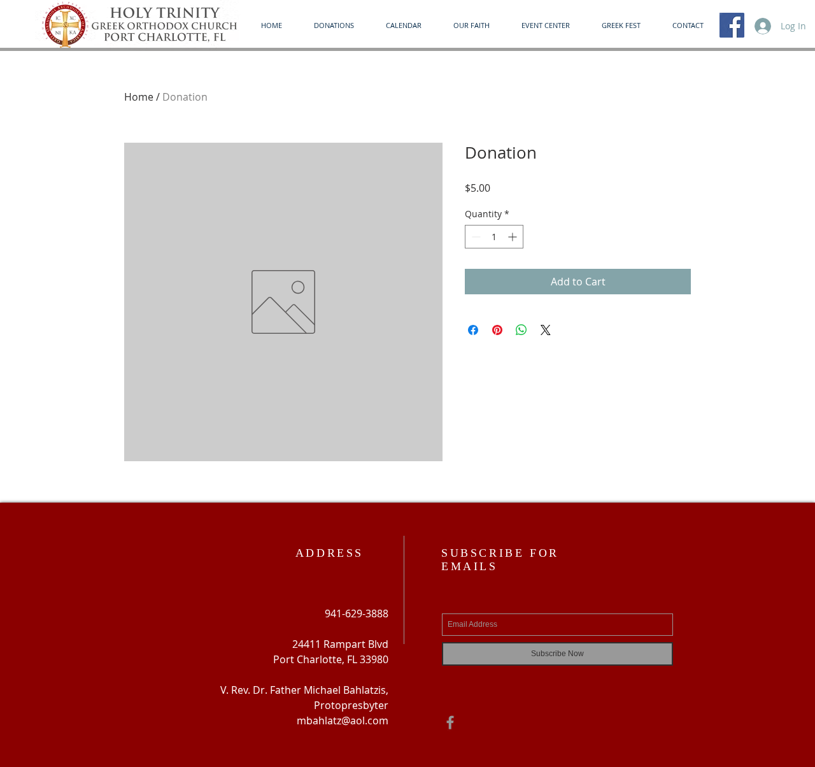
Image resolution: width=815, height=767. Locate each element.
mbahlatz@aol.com (342, 720)
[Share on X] (545, 330)
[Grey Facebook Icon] (450, 722)
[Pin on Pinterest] (497, 330)
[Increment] (513, 237)
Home (138, 97)
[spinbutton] (494, 237)
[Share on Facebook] (473, 330)
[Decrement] (475, 237)
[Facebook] (731, 25)
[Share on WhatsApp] (521, 330)
